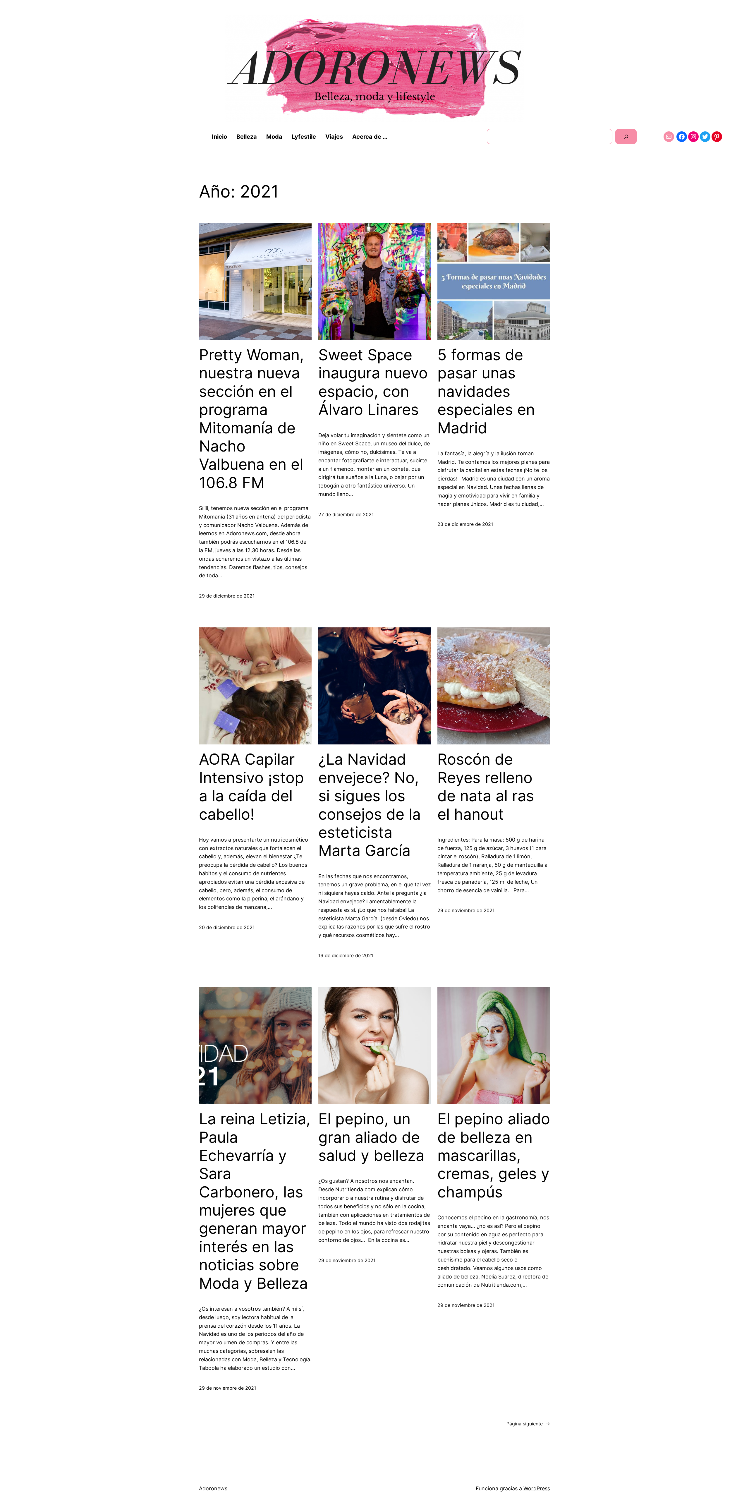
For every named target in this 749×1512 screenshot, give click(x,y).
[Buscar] (626, 136)
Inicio (219, 136)
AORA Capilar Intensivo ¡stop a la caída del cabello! (251, 786)
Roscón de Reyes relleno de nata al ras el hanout (485, 786)
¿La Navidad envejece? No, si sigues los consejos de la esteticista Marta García (369, 805)
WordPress (536, 1488)
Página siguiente (528, 1424)
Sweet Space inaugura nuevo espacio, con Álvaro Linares (373, 382)
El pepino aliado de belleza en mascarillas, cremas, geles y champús (493, 1155)
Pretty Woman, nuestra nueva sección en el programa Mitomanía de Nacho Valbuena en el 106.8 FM (251, 419)
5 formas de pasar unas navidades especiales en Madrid (486, 391)
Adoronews (213, 1488)
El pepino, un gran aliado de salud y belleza (371, 1137)
